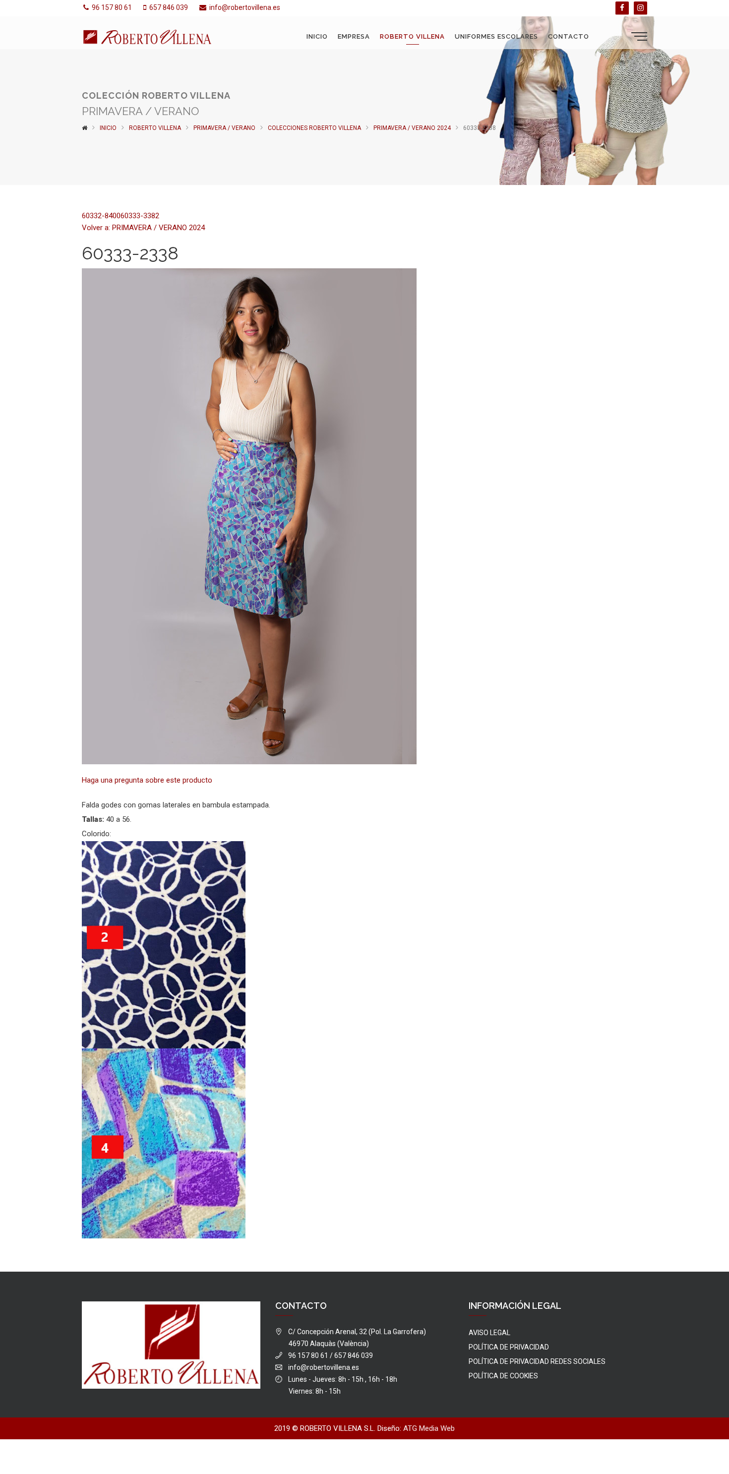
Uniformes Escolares (496, 36)
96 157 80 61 (112, 7)
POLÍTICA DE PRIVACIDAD (509, 1347)
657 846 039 (168, 7)
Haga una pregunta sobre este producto (147, 780)
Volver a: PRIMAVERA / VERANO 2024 (143, 227)
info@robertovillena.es (244, 7)
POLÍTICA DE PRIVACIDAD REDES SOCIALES (537, 1361)
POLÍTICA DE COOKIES (503, 1376)
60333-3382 (140, 215)
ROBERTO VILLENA (412, 36)
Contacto (568, 36)
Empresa (354, 36)
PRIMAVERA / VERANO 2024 (412, 127)
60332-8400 (101, 215)
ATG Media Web (429, 1428)
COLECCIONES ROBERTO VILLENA (314, 127)
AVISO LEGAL (489, 1333)
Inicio (317, 36)
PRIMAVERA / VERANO (224, 127)
